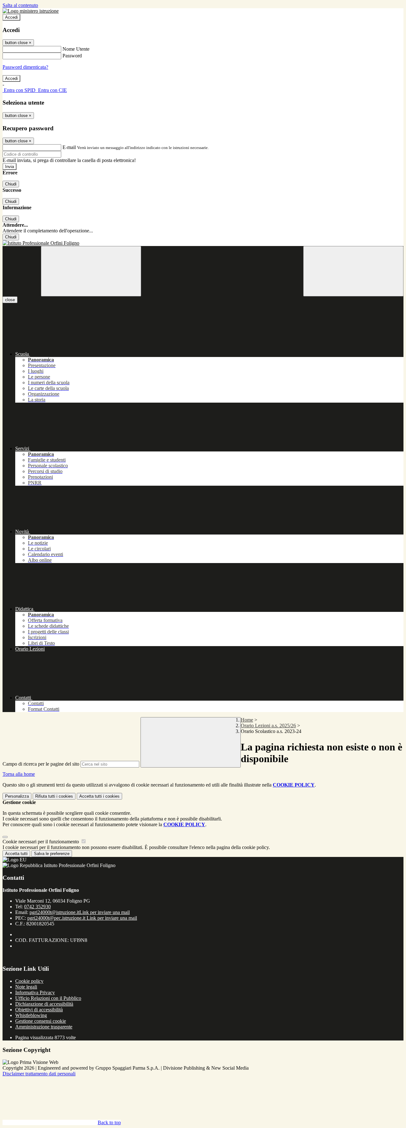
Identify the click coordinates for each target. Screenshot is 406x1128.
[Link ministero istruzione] (31, 11)
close (10, 299)
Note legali (26, 986)
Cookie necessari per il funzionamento (41, 841)
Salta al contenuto (20, 5)
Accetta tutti (99, 796)
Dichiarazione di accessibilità (44, 1004)
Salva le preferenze (51, 853)
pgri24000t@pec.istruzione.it (82, 918)
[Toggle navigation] (91, 271)
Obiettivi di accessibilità (39, 1009)
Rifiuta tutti (54, 796)
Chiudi (10, 184)
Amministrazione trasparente (43, 1026)
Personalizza (17, 796)
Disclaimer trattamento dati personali (39, 1073)
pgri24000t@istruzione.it (79, 912)
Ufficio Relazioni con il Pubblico (48, 998)
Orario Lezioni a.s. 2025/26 (268, 725)
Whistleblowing (31, 1015)
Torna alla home (19, 774)
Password (72, 55)
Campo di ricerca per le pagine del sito (41, 764)
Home (247, 720)
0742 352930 (37, 906)
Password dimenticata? (25, 67)
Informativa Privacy (35, 992)
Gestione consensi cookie (40, 1021)
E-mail (69, 147)
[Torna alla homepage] (203, 243)
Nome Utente (75, 49)
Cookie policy (29, 981)
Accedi (11, 17)
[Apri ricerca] (353, 271)
